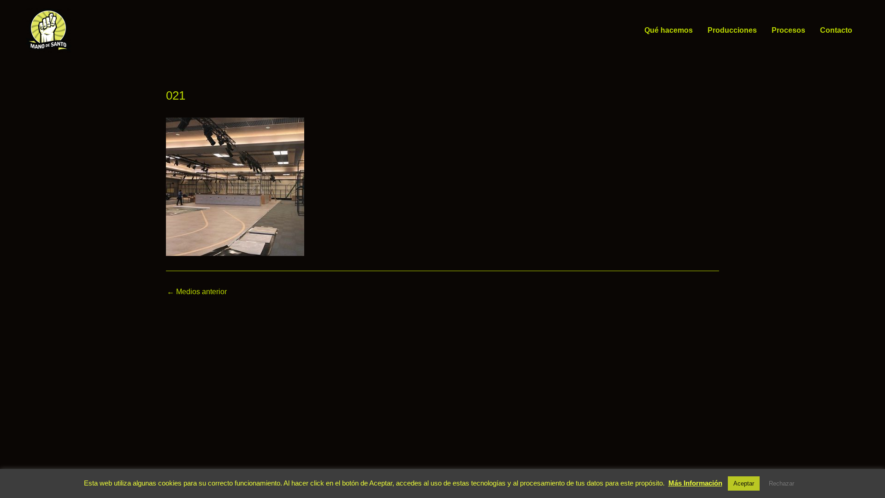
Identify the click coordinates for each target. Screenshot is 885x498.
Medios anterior (197, 292)
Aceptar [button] (743, 483)
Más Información (695, 483)
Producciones (732, 30)
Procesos (788, 30)
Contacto (836, 30)
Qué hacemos (668, 30)
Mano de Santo (84, 30)
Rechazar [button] (781, 483)
